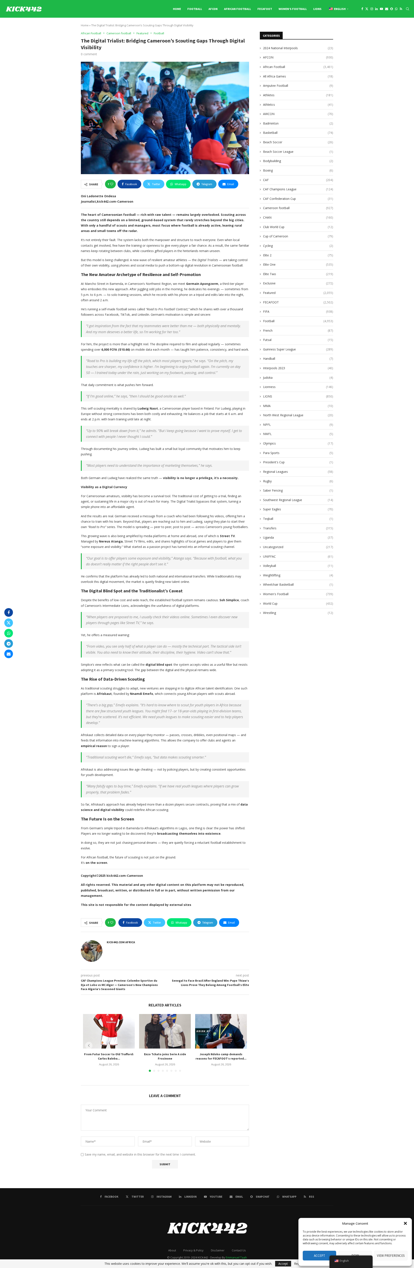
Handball (298, 358)
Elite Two (298, 274)
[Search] (407, 8)
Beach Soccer (298, 142)
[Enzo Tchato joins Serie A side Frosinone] (165, 1031)
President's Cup (298, 462)
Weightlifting (298, 575)
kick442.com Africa (121, 942)
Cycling (298, 246)
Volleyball (298, 566)
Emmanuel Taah (236, 1257)
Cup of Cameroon (298, 236)
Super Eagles (298, 509)
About (172, 1250)
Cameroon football (298, 208)
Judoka (298, 377)
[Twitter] (366, 8)
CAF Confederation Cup (298, 199)
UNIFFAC (298, 556)
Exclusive (298, 283)
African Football (237, 9)
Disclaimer (217, 1250)
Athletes (298, 95)
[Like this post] (111, 184)
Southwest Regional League (298, 500)
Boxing (298, 170)
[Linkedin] (376, 8)
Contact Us (239, 1250)
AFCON (213, 9)
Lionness (298, 387)
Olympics (298, 443)
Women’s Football (293, 9)
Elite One (298, 264)
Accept (319, 1256)
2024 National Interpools (298, 48)
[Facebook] (362, 8)
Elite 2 (298, 255)
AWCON (298, 114)
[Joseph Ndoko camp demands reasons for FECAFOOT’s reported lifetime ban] (221, 1031)
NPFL (298, 425)
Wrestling (298, 613)
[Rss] (401, 8)
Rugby (298, 481)
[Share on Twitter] (8, 622)
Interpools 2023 (298, 368)
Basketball (298, 133)
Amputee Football (298, 86)
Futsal (298, 340)
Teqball (298, 519)
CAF (298, 180)
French (298, 330)
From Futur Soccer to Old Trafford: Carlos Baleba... (109, 1056)
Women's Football (298, 594)
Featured (298, 293)
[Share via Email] (8, 654)
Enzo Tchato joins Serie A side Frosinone (165, 1056)
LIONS (317, 9)
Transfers (298, 528)
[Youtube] (381, 8)
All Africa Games (298, 76)
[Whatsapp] (396, 8)
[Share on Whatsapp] (8, 633)
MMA (298, 406)
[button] (405, 1223)
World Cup (298, 603)
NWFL (298, 434)
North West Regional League (298, 415)
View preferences (391, 1256)
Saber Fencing (298, 490)
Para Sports (298, 453)
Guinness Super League (298, 349)
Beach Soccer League (298, 152)
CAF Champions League (298, 189)
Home (177, 9)
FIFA (298, 311)
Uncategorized (298, 547)
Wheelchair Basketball (298, 584)
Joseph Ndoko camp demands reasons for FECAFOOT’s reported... (221, 1056)
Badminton (298, 123)
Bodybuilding (298, 161)
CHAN (298, 217)
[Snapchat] (391, 8)
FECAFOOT (264, 9)
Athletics (298, 105)
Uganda (298, 537)
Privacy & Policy (193, 1250)
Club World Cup (298, 227)
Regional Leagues (298, 472)
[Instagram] (371, 8)
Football (194, 9)
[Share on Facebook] (8, 612)
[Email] (386, 8)
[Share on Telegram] (8, 643)
